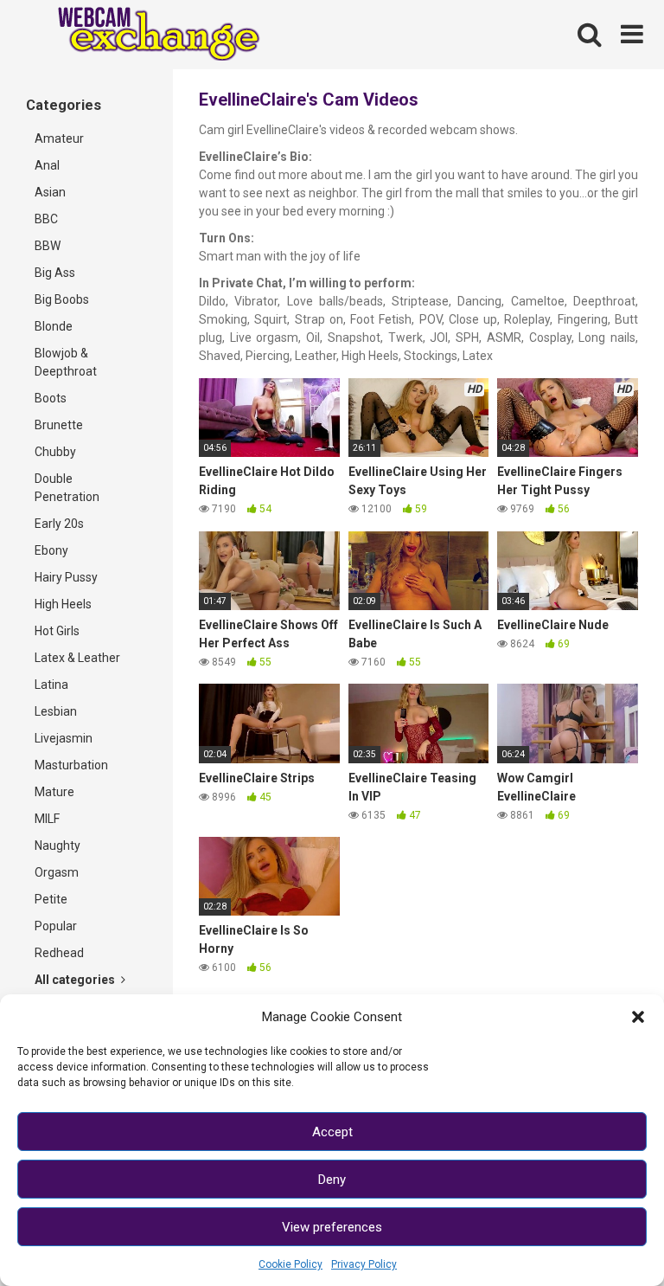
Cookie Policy (290, 1264)
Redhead (59, 953)
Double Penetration (67, 488)
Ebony (51, 550)
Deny (332, 1179)
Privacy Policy (364, 1264)
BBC (46, 219)
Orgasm (57, 872)
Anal (47, 165)
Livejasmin (64, 738)
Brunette (59, 425)
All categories (76, 980)
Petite (51, 899)
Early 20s (59, 523)
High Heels (63, 604)
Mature (54, 792)
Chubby (55, 452)
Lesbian (56, 711)
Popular (56, 926)
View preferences (332, 1227)
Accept (332, 1132)
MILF (47, 819)
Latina (51, 684)
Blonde (54, 326)
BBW (48, 246)
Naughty (57, 845)
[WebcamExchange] (149, 35)
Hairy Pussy (66, 577)
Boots (51, 398)
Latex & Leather (77, 658)
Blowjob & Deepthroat (66, 362)
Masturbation (71, 765)
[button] (638, 1017)
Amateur (59, 138)
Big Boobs (62, 299)
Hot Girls (57, 631)
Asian (50, 192)
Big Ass (55, 273)
